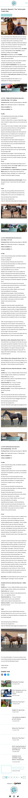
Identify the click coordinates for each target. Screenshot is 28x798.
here (16, 197)
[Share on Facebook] (5, 675)
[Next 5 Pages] (19, 783)
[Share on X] (8, 675)
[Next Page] (24, 783)
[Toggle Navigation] (26, 3)
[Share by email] (2, 675)
